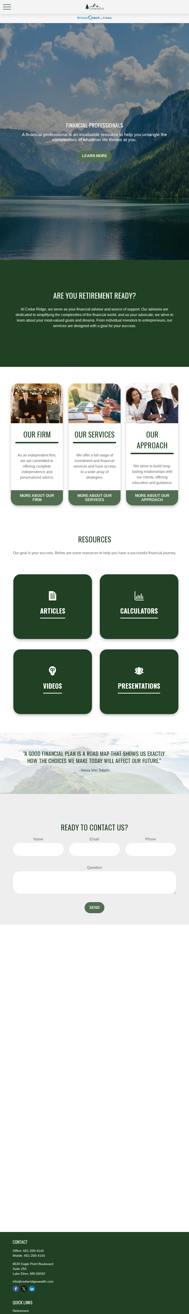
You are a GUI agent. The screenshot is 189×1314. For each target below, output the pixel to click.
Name (38, 839)
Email (94, 839)
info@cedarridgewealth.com (33, 1281)
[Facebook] (16, 1289)
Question (94, 868)
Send (94, 907)
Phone (150, 839)
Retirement (21, 1311)
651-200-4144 (33, 1251)
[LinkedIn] (32, 1289)
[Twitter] (24, 1289)
